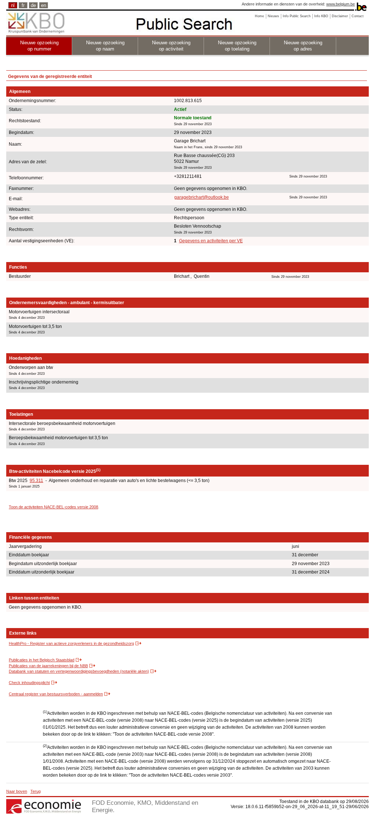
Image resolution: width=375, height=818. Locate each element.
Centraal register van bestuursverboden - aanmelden (56, 694)
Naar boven (16, 791)
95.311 (36, 480)
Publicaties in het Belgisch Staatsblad (41, 660)
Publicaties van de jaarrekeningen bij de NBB (48, 666)
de (33, 5)
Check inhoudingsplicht (29, 682)
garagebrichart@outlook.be (201, 197)
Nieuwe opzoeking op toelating (237, 46)
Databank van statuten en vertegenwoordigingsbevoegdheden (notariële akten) (79, 671)
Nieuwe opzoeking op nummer (39, 46)
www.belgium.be (340, 4)
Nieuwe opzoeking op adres (303, 46)
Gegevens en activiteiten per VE (211, 240)
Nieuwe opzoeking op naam (105, 46)
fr (23, 5)
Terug (35, 791)
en (43, 5)
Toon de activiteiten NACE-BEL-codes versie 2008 (53, 507)
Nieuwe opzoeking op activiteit (171, 46)
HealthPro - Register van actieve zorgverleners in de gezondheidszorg (71, 643)
